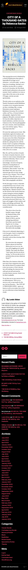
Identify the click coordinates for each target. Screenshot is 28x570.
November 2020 (7, 486)
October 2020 (6, 489)
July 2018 (5, 517)
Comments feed (7, 557)
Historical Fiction (7, 532)
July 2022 (5, 454)
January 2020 (6, 505)
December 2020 (7, 484)
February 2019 (6, 512)
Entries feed (6, 555)
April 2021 (5, 475)
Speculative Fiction (8, 542)
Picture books (6, 539)
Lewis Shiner (9, 27)
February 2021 (6, 479)
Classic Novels (6, 528)
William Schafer (7, 425)
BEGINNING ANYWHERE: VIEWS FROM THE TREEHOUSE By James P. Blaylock (14, 368)
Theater (4, 544)
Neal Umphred (6, 405)
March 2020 (6, 500)
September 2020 (7, 491)
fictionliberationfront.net (9, 320)
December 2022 (7, 447)
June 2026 (5, 438)
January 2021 (6, 482)
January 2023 (6, 445)
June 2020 (5, 496)
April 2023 (5, 442)
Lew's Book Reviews (12, 567)
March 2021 (5, 477)
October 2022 (6, 449)
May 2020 (5, 498)
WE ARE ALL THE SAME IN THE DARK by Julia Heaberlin (13, 419)
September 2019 (7, 507)
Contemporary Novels (14, 13)
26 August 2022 (21, 27)
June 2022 (5, 456)
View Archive (6, 325)
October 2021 (6, 468)
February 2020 (7, 503)
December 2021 (7, 466)
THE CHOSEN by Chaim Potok (11, 380)
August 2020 (6, 493)
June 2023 (5, 440)
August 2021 (6, 470)
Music (4, 535)
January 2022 (6, 463)
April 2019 (5, 510)
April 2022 (5, 459)
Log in (4, 553)
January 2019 (6, 514)
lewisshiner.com (21, 322)
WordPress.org (7, 560)
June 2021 (5, 473)
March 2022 (6, 461)
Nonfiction (5, 537)
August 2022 (6, 452)
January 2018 (6, 519)
